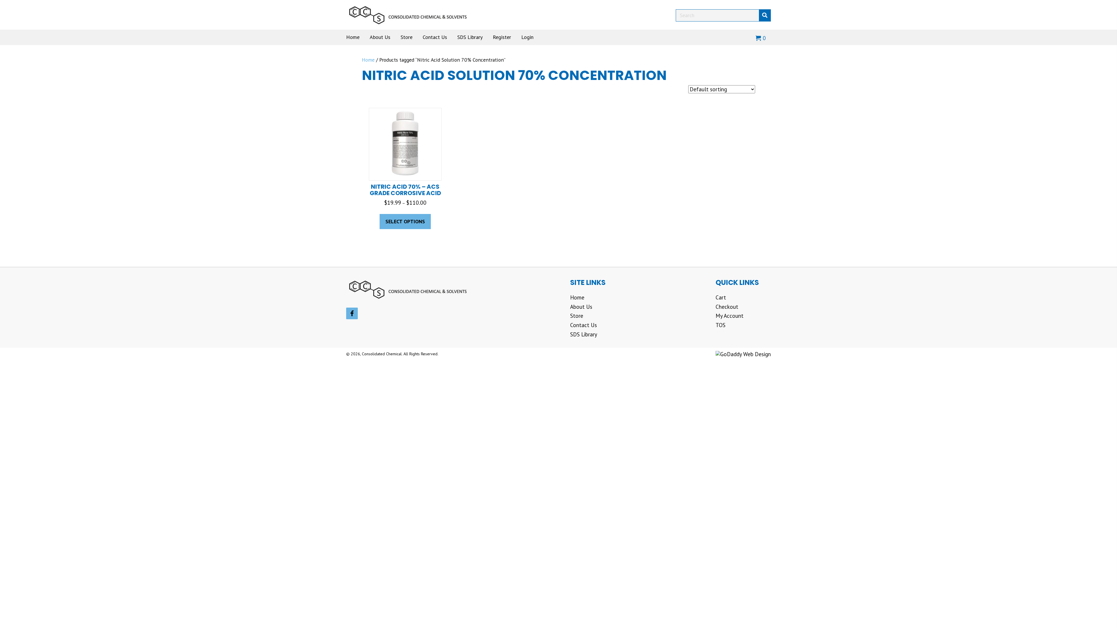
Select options (405, 221)
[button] (352, 313)
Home (368, 59)
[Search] (765, 15)
